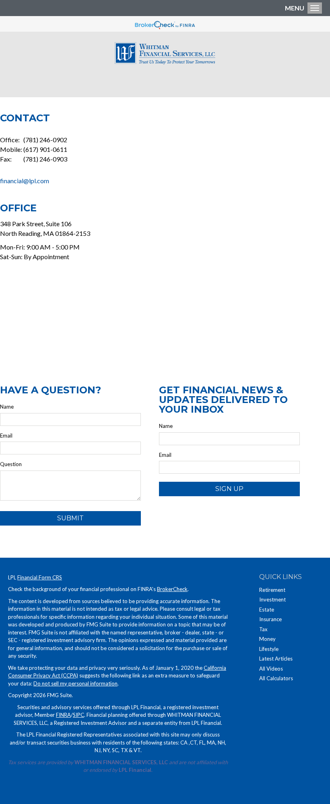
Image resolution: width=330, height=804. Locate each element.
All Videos (271, 668)
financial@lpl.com (24, 180)
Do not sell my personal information (75, 683)
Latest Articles (276, 658)
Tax (263, 629)
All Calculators (276, 678)
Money (267, 639)
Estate (266, 609)
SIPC (78, 715)
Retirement (272, 590)
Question (11, 464)
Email (6, 435)
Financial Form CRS (39, 577)
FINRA (63, 715)
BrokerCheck (172, 589)
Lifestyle (268, 649)
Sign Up (229, 489)
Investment (272, 599)
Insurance (270, 619)
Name (7, 406)
